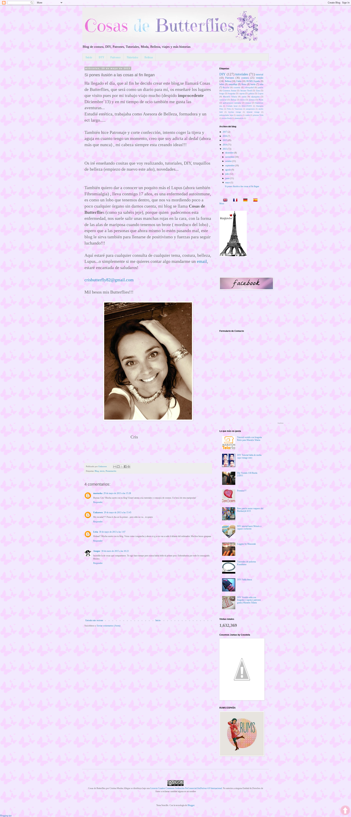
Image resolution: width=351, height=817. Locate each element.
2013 (225, 149)
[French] (234, 200)
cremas (248, 103)
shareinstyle (239, 118)
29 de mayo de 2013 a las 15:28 (117, 493)
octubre (228, 161)
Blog (97, 471)
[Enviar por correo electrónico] (115, 466)
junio (227, 178)
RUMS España (253, 81)
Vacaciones (238, 109)
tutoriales (241, 74)
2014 (225, 144)
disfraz (233, 100)
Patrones (115, 57)
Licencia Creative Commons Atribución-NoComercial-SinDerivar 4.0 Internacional (186, 788)
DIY (101, 57)
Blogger (191, 805)
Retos (243, 84)
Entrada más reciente (94, 620)
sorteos (252, 100)
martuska (97, 493)
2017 (225, 132)
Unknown (98, 512)
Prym (261, 100)
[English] (224, 200)
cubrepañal (249, 87)
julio (227, 174)
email (202, 261)
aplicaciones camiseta (232, 103)
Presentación (111, 471)
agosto (228, 169)
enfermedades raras (226, 115)
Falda (238, 81)
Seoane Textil (246, 90)
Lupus (260, 93)
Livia (95, 532)
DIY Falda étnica (244, 579)
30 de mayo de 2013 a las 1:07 (112, 532)
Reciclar (226, 87)
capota (242, 93)
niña (261, 84)
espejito (239, 115)
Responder (98, 502)
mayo (228, 182)
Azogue (96, 551)
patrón (260, 87)
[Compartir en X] (122, 466)
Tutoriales (132, 57)
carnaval (223, 100)
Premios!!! (241, 490)
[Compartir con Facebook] (125, 466)
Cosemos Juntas (229, 90)
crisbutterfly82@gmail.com (109, 279)
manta (247, 115)
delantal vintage (253, 112)
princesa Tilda (258, 115)
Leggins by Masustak (246, 544)
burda (252, 84)
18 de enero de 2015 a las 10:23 (115, 551)
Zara (258, 90)
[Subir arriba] (345, 810)
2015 (225, 140)
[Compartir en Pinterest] (129, 466)
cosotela (236, 87)
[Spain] (254, 200)
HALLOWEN (247, 106)
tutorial (259, 74)
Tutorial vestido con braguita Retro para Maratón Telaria (249, 438)
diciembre (229, 152)
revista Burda (227, 118)
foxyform (280, 423)
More (221, 203)
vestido (259, 77)
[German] (244, 200)
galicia (251, 93)
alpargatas (255, 96)
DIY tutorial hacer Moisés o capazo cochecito (249, 527)
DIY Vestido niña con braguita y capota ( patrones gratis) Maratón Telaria (249, 600)
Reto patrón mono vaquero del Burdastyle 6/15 (250, 509)
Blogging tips (6, 815)
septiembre (230, 165)
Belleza (148, 57)
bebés (221, 84)
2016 (225, 136)
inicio (102, 471)
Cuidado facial (231, 106)
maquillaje (233, 84)
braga (221, 93)
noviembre (230, 157)
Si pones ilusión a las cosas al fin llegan (242, 186)
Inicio (88, 57)
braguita (231, 93)
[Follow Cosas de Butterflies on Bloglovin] (233, 255)
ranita (244, 96)
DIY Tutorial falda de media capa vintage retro (249, 456)
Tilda (229, 109)
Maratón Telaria (230, 96)
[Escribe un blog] (118, 466)
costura (245, 77)
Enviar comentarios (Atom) (108, 625)
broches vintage (234, 112)
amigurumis (250, 109)
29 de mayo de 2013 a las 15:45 (117, 512)
